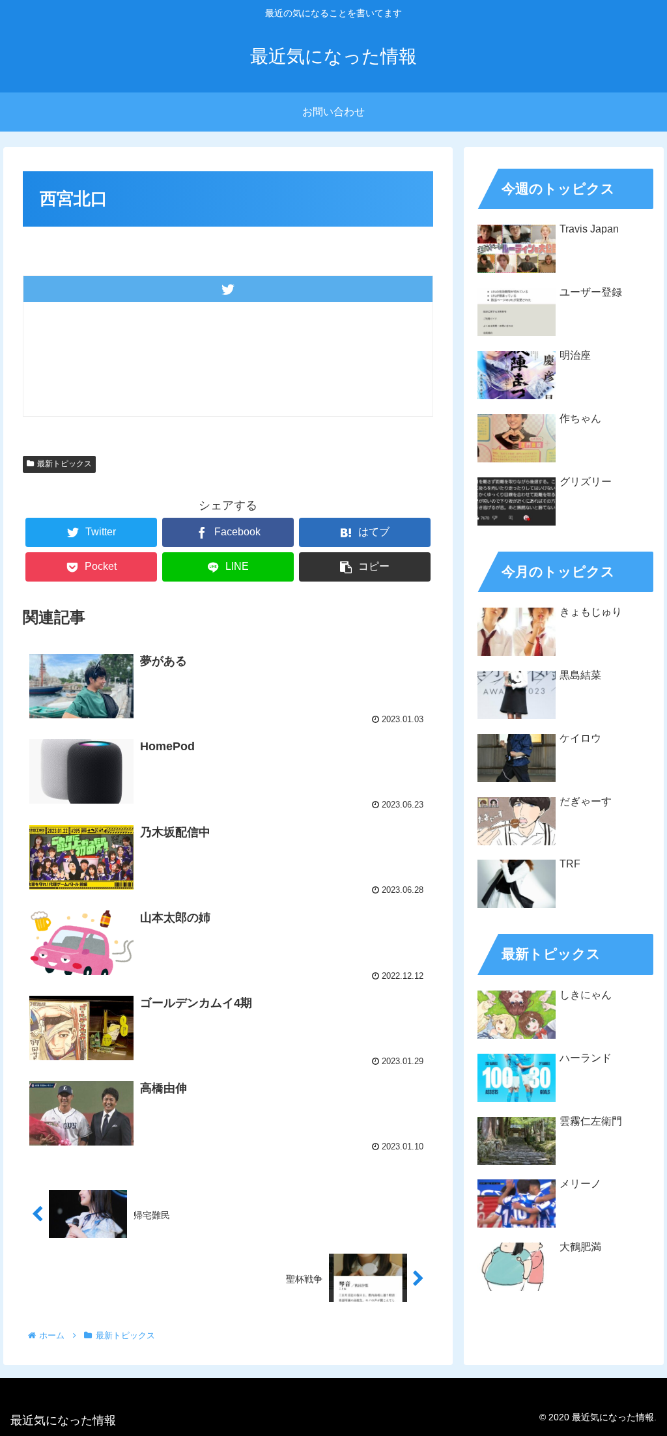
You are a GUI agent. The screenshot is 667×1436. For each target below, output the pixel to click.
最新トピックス (64, 463)
